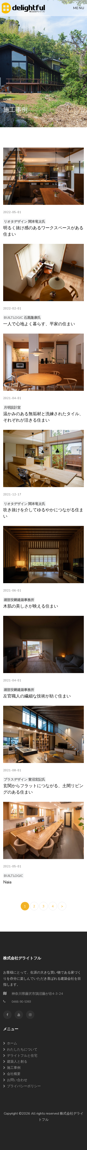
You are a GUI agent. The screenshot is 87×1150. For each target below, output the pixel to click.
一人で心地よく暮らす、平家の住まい (39, 324)
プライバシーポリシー (24, 1086)
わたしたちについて (22, 1049)
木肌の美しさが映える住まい (30, 606)
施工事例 (13, 1067)
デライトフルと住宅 (22, 1055)
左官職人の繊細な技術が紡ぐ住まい (37, 696)
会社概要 (13, 1074)
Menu (78, 8)
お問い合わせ (17, 1080)
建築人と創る (17, 1061)
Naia (7, 882)
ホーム (12, 1043)
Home (7, 99)
